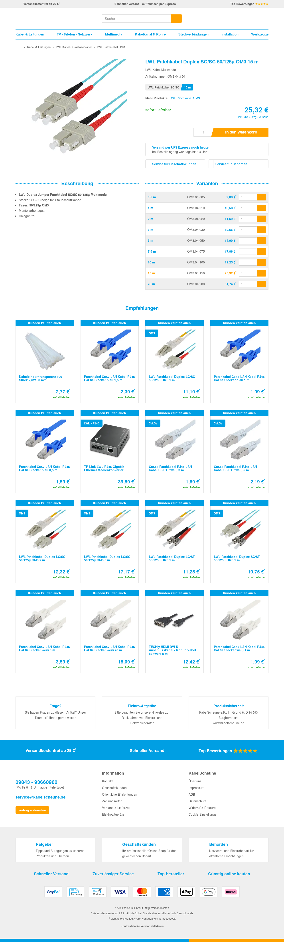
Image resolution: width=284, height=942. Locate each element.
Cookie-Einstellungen (203, 814)
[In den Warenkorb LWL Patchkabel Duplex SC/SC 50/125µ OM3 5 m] (261, 240)
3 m (150, 229)
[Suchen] (176, 18)
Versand (263, 117)
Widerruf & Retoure (202, 807)
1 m (150, 208)
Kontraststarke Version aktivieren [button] (142, 926)
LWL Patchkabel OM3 (185, 98)
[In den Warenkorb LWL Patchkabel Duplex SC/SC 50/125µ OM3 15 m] (261, 273)
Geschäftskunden (114, 787)
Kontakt (107, 781)
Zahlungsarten (112, 801)
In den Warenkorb (241, 132)
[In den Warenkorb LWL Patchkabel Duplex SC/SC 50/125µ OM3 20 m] (261, 284)
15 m (151, 273)
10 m (151, 262)
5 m (150, 240)
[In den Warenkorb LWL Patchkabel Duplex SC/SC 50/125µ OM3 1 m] (261, 208)
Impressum (196, 787)
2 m (150, 218)
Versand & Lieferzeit (116, 807)
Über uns (195, 781)
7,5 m (152, 251)
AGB (192, 794)
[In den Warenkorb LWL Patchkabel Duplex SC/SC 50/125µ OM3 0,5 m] (261, 197)
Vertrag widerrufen (32, 810)
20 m (151, 284)
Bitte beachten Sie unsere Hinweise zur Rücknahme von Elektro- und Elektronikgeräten (142, 717)
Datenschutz (197, 801)
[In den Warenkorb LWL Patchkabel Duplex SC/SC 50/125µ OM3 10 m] (261, 262)
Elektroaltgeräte (113, 814)
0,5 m (152, 197)
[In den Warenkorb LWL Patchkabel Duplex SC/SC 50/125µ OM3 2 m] (261, 219)
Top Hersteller (171, 873)
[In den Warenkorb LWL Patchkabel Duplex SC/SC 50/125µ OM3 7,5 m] (261, 251)
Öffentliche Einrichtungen (119, 794)
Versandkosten (160, 908)
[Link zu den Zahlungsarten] (142, 893)
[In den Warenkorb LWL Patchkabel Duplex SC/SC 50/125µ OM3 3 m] (261, 229)
